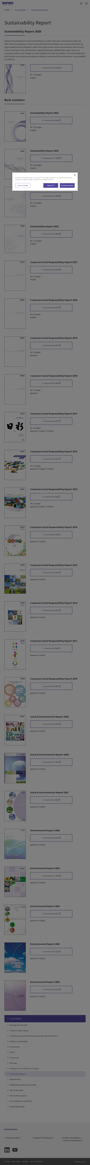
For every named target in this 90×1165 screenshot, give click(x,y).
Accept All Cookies (67, 185)
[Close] (74, 175)
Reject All (51, 185)
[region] (45, 181)
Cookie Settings (23, 185)
